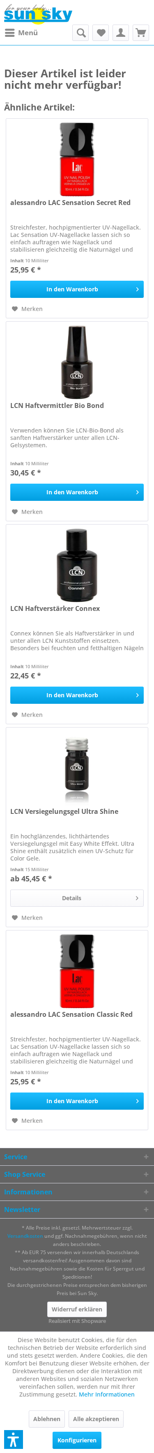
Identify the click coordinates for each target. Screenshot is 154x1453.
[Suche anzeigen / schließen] (80, 33)
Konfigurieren (77, 1440)
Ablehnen (46, 1419)
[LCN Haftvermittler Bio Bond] (77, 362)
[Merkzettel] (100, 33)
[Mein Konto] (121, 33)
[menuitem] (21, 33)
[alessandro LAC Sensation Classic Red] (77, 971)
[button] (13, 1439)
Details (71, 898)
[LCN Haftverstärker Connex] (77, 565)
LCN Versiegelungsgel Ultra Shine (64, 811)
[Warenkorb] (141, 33)
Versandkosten (25, 1235)
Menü (28, 32)
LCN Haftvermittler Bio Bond (57, 405)
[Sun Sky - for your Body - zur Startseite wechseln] (38, 14)
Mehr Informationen (107, 1394)
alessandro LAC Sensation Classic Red (71, 1014)
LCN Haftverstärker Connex (55, 608)
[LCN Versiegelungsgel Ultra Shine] (77, 768)
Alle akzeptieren (96, 1419)
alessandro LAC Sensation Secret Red (70, 202)
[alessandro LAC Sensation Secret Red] (77, 159)
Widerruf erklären (77, 1309)
